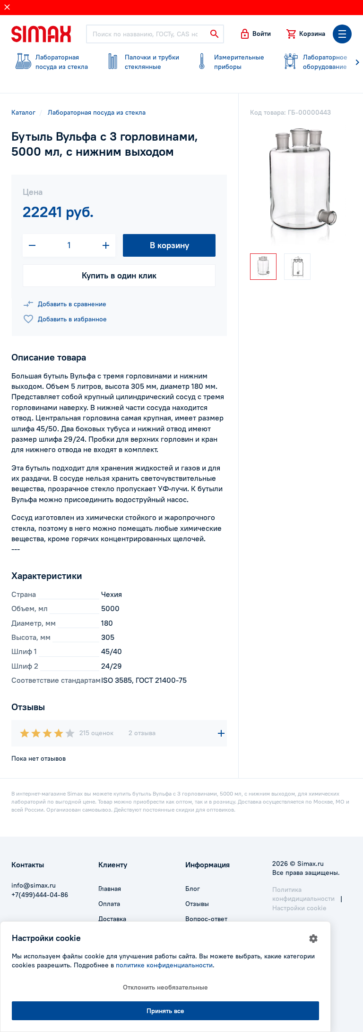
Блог (192, 888)
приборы (239, 62)
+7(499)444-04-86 (39, 894)
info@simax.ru (33, 885)
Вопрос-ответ (206, 919)
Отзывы (197, 903)
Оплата (109, 903)
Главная (109, 888)
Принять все (165, 1011)
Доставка (112, 919)
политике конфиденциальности (164, 965)
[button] (255, 34)
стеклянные (152, 62)
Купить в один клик (119, 275)
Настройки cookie (299, 908)
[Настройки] (313, 938)
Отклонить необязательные (165, 987)
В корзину (169, 245)
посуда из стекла (61, 62)
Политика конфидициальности (303, 894)
